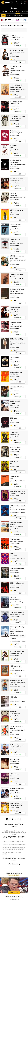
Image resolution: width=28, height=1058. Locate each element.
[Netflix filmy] (2, 19)
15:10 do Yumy (16, 224)
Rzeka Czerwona (17, 372)
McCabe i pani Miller (18, 491)
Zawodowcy (16, 539)
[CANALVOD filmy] (17, 19)
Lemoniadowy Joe (17, 680)
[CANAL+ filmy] (9, 19)
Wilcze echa (15, 476)
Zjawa (14, 597)
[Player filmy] (21, 19)
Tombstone (15, 357)
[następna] (21, 819)
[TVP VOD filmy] (25, 19)
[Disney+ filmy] (13, 19)
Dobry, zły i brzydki (17, 50)
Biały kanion (15, 131)
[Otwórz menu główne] (25, 2)
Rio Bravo (15, 145)
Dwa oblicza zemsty (18, 583)
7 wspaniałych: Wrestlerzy (14, 896)
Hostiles (14, 697)
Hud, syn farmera (17, 274)
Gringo (14, 711)
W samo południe (17, 210)
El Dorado (15, 462)
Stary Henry (16, 759)
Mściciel (14, 418)
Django (14, 35)
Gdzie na (16, 45)
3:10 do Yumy (16, 447)
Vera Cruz (15, 774)
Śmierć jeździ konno (18, 651)
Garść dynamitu (17, 307)
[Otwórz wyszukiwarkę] (16, 2)
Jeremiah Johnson (17, 387)
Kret (13, 554)
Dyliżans (15, 432)
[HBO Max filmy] (5, 19)
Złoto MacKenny (17, 803)
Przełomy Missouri (18, 612)
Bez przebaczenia (17, 102)
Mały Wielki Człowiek (18, 116)
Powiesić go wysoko (18, 745)
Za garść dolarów (17, 179)
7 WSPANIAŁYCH (14, 875)
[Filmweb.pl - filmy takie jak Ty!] (7, 2)
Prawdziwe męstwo (18, 568)
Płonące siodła (16, 666)
